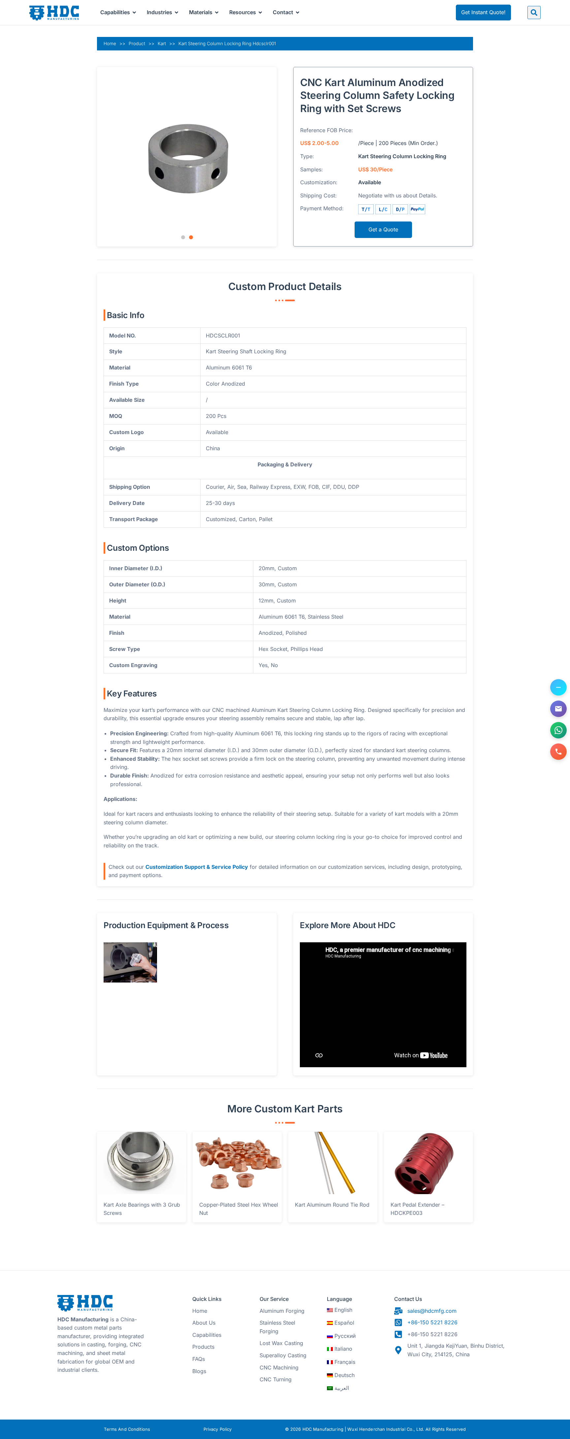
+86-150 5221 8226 (432, 1322)
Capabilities (206, 1335)
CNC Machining (279, 1367)
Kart (162, 43)
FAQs (198, 1359)
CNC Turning (276, 1379)
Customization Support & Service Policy (196, 867)
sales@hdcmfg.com (432, 1310)
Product (137, 43)
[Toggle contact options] (558, 687)
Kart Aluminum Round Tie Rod (332, 1204)
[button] (534, 12)
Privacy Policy (218, 1429)
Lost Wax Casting (281, 1343)
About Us (203, 1322)
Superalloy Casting (283, 1355)
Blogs (199, 1371)
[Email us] (558, 709)
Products (203, 1346)
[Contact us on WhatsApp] (558, 730)
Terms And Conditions (127, 1429)
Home (110, 43)
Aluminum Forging (282, 1310)
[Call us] (558, 752)
